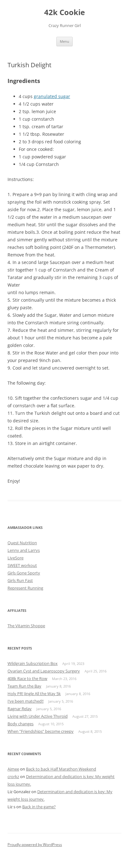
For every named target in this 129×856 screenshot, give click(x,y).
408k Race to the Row (27, 678)
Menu (64, 41)
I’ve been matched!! (26, 701)
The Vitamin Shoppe (26, 625)
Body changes (21, 724)
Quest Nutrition (22, 543)
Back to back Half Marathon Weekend (61, 769)
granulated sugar (52, 96)
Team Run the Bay (24, 686)
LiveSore (15, 558)
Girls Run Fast (20, 580)
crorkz (13, 776)
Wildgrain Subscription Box (33, 663)
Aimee (13, 769)
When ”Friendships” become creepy (41, 731)
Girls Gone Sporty (24, 573)
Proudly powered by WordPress (35, 844)
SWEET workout (22, 565)
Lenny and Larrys (24, 550)
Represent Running (25, 588)
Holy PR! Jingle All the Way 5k (34, 693)
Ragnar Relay (20, 708)
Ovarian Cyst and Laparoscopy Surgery (44, 671)
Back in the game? (39, 806)
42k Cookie (64, 12)
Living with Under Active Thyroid (38, 716)
